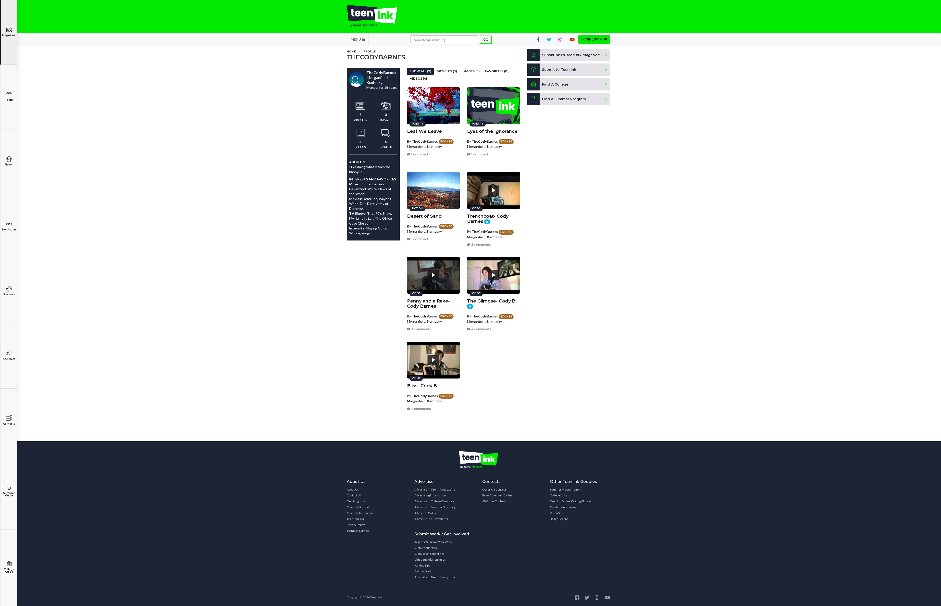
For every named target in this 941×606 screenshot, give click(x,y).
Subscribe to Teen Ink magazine (434, 577)
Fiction (9, 164)
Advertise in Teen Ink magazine (434, 489)
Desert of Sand (424, 216)
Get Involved (422, 571)
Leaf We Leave (424, 131)
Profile (369, 51)
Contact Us (354, 495)
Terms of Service (358, 530)
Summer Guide (9, 494)
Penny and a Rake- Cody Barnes (428, 303)
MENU (356, 39)
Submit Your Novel (426, 548)
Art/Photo (9, 359)
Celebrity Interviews (360, 513)
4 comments (480, 329)
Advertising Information (430, 495)
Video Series (558, 513)
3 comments (420, 329)
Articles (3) (447, 71)
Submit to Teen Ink (559, 69)
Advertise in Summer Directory (434, 507)
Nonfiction (9, 229)
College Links (558, 495)
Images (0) (471, 71)
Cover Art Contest (494, 489)
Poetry (9, 99)
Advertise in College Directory (434, 501)
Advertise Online (425, 513)
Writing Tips (422, 565)
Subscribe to (571, 55)
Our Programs (356, 501)
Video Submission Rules (430, 559)
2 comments (480, 244)
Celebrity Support (358, 507)
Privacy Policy (356, 525)
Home (351, 51)
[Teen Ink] (377, 16)
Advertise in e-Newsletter (431, 519)
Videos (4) (418, 78)
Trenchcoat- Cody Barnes (487, 219)
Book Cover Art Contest (497, 495)
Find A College (555, 84)
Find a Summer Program (564, 99)
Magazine (9, 35)
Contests (9, 423)
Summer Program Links (565, 489)
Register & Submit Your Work (433, 542)
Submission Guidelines (429, 554)
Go (485, 39)
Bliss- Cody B (422, 386)
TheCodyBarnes (425, 141)
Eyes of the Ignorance (492, 131)
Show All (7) (420, 71)
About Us (353, 489)
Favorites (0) (496, 71)
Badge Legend (559, 519)
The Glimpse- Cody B (491, 301)
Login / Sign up (594, 39)
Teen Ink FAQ (355, 519)
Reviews (9, 294)
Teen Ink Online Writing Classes (571, 501)
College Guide (9, 570)
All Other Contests (494, 501)
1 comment (419, 154)
